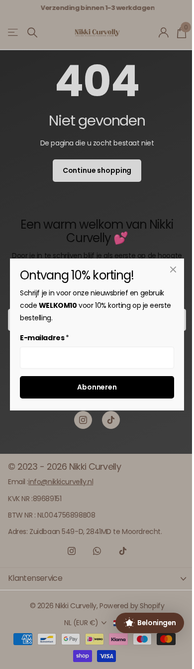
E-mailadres (44, 338)
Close (173, 269)
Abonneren (97, 387)
